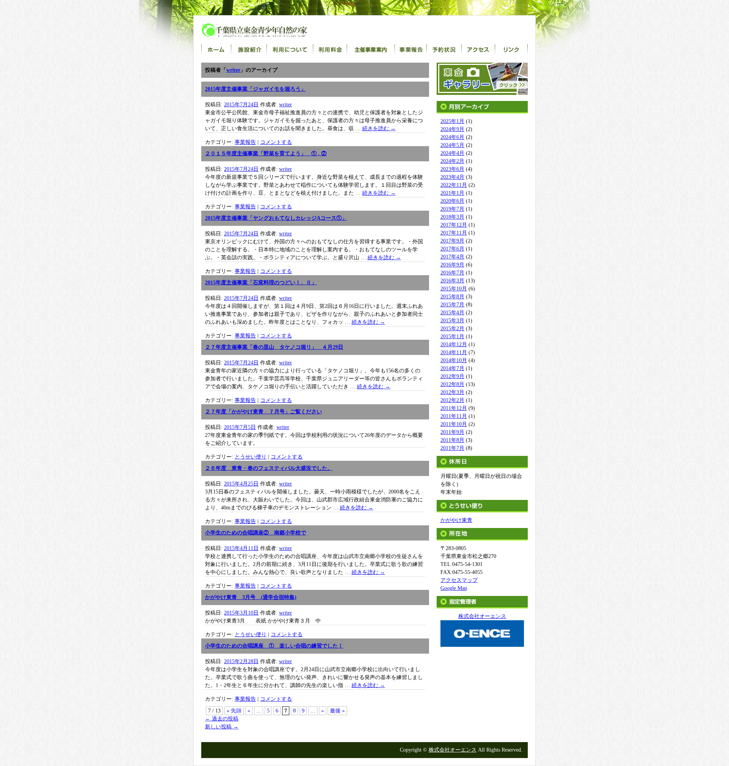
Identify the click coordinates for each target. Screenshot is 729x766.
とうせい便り (251, 457)
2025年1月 (452, 121)
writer (233, 70)
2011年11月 (453, 416)
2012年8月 (452, 384)
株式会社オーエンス (453, 750)
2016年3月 (452, 281)
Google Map (453, 588)
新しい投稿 (221, 727)
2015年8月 (452, 296)
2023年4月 (452, 177)
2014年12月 (453, 344)
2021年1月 (452, 193)
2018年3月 (452, 217)
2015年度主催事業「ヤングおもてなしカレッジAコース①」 (276, 218)
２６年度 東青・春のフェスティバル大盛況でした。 (269, 468)
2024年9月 (452, 129)
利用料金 (330, 49)
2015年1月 (452, 336)
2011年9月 (452, 432)
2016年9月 (452, 265)
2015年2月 (452, 328)
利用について (290, 49)
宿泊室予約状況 (444, 49)
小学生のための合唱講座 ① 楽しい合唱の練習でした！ (274, 646)
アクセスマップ (459, 580)
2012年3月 (452, 392)
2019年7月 (452, 209)
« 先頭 (234, 711)
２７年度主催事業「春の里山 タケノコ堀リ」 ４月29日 (274, 347)
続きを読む (379, 128)
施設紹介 (249, 49)
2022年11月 (453, 185)
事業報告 (411, 49)
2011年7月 (452, 448)
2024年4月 (452, 153)
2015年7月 (452, 304)
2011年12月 (453, 408)
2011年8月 (452, 440)
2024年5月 (452, 145)
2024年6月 (452, 137)
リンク (511, 49)
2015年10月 (453, 289)
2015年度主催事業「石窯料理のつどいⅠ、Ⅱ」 (261, 282)
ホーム (216, 49)
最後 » (337, 711)
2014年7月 (452, 368)
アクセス (478, 49)
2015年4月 (452, 312)
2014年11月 (453, 352)
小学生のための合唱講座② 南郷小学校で (255, 533)
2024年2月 (452, 161)
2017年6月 (452, 249)
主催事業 (371, 49)
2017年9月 (452, 241)
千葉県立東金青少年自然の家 (262, 30)
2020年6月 (452, 201)
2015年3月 (452, 320)
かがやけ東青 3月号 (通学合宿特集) (251, 597)
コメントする (276, 142)
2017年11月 (453, 233)
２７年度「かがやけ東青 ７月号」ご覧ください (263, 412)
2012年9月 (452, 376)
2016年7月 (452, 273)
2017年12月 (453, 225)
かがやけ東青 (456, 520)
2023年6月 (452, 169)
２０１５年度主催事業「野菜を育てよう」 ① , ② (266, 153)
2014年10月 (453, 360)
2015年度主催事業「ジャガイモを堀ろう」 (255, 89)
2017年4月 (452, 257)
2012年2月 (452, 400)
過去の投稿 (221, 719)
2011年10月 (453, 424)
